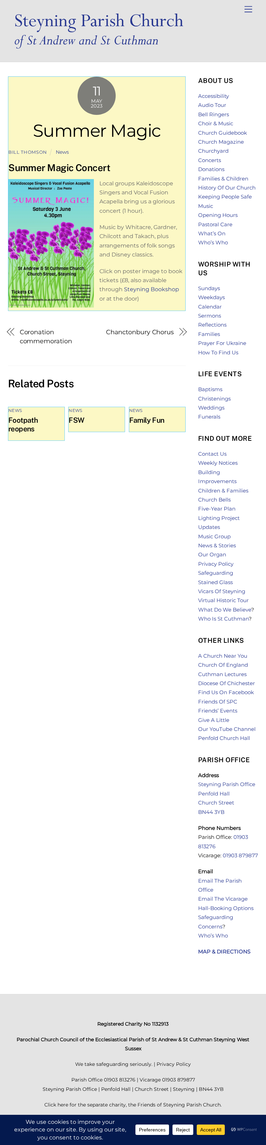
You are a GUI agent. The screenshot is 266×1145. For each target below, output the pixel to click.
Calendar (210, 306)
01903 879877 (240, 855)
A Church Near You (222, 656)
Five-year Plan (217, 508)
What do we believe (224, 609)
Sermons (209, 315)
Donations (211, 169)
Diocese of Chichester (226, 683)
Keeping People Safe (225, 196)
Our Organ (212, 554)
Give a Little (213, 720)
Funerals (209, 416)
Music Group (214, 536)
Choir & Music (215, 123)
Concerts (209, 160)
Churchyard (213, 151)
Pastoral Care (215, 224)
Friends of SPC (217, 701)
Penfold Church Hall (224, 738)
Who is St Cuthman (223, 618)
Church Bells (214, 499)
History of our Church (227, 187)
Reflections (212, 324)
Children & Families (223, 490)
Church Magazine (221, 141)
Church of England (223, 665)
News (62, 152)
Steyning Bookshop (151, 289)
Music (205, 206)
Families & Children (223, 178)
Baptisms (210, 389)
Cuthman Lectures (222, 674)
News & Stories (217, 545)
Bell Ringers (213, 114)
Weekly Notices (218, 463)
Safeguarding (215, 573)
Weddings (211, 407)
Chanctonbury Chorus (140, 332)
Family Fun (147, 420)
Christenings (214, 398)
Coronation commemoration (46, 336)
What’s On (211, 233)
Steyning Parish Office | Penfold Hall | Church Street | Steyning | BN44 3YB (133, 1089)
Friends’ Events (217, 710)
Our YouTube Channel (227, 729)
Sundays (209, 288)
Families (209, 334)
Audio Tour (212, 105)
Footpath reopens (23, 424)
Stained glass (215, 582)
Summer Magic (97, 130)
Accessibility (213, 96)
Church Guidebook (222, 132)
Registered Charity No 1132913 (133, 1024)
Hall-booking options (226, 908)
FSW (76, 420)
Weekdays (211, 297)
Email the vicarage (223, 898)
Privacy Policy (215, 564)
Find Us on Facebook (226, 692)
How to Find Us (218, 352)
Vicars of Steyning (221, 591)
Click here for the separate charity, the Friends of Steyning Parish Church (132, 1105)
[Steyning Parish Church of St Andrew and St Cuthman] (103, 49)
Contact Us (212, 454)
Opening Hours (218, 215)
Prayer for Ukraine (222, 343)
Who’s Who (213, 242)
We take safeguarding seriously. (113, 1064)
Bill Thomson (27, 152)
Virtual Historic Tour (223, 600)
